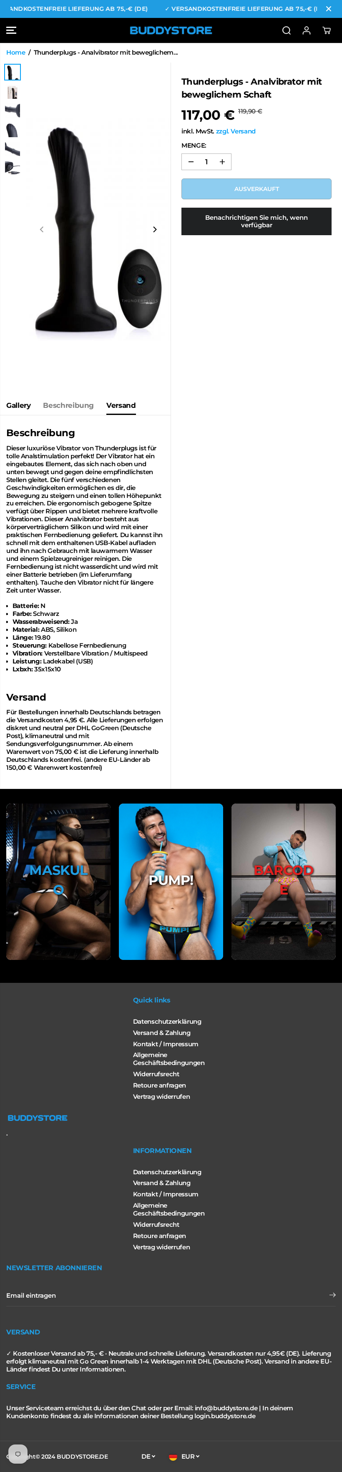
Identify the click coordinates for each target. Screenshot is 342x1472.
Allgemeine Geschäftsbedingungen (169, 1059)
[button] (11, 30)
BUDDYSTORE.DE (82, 1456)
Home (15, 52)
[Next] (154, 229)
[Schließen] (329, 9)
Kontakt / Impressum (166, 1044)
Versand (121, 405)
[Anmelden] (306, 30)
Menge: (193, 145)
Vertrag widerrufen (161, 1096)
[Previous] (42, 229)
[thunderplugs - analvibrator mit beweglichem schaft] (98, 229)
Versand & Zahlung (162, 1033)
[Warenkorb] (326, 30)
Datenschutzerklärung (167, 1021)
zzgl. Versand (236, 131)
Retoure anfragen (159, 1085)
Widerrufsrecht (156, 1074)
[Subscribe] (332, 1296)
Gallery (18, 405)
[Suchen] (286, 30)
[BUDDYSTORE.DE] (171, 30)
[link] (171, 1118)
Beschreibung (68, 405)
